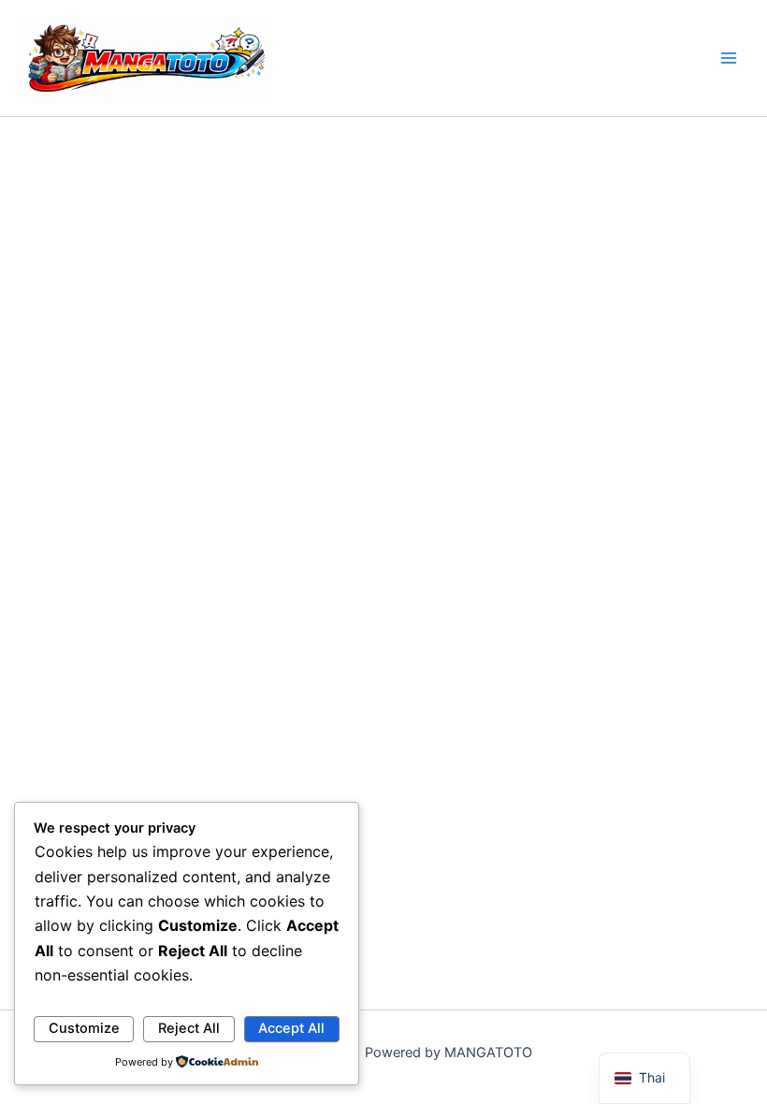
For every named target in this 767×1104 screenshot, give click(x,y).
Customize (84, 1028)
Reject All (189, 1028)
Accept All (291, 1028)
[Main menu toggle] (728, 58)
